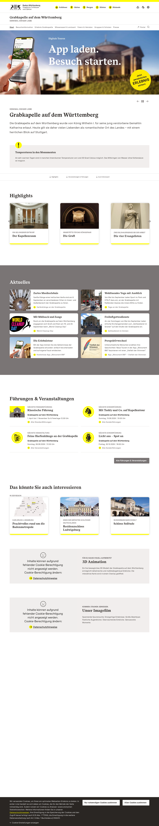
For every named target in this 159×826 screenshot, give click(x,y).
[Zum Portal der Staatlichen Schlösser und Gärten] (25, 7)
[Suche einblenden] (148, 27)
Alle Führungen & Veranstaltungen (131, 461)
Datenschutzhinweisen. (20, 812)
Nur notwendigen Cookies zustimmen (100, 803)
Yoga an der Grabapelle (118, 307)
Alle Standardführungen (41, 422)
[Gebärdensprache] (143, 7)
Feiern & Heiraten (85, 27)
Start (12, 27)
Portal (142, 27)
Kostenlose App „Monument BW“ (51, 355)
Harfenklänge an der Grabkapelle (51, 307)
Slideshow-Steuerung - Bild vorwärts (147, 101)
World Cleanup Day (45, 331)
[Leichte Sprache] (138, 7)
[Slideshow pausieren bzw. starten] (142, 101)
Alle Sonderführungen (111, 422)
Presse (116, 27)
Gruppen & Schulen (102, 27)
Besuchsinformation (24, 27)
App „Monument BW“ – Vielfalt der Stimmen (127, 355)
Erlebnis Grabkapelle (44, 27)
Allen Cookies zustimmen (135, 803)
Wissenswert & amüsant (65, 27)
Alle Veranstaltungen (40, 448)
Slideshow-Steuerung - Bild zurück (138, 101)
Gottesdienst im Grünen (118, 331)
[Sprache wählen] (148, 7)
